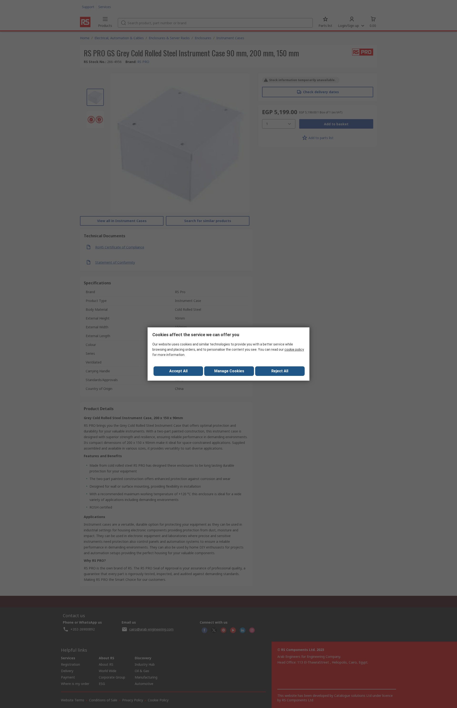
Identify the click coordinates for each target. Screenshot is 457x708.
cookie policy (294, 349)
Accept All (178, 371)
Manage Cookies (229, 371)
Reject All (279, 371)
